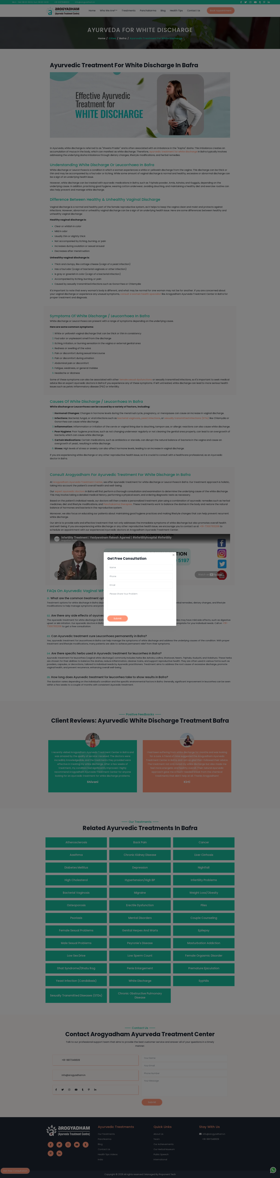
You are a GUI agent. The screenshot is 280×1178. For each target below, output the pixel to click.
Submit (118, 618)
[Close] (173, 555)
